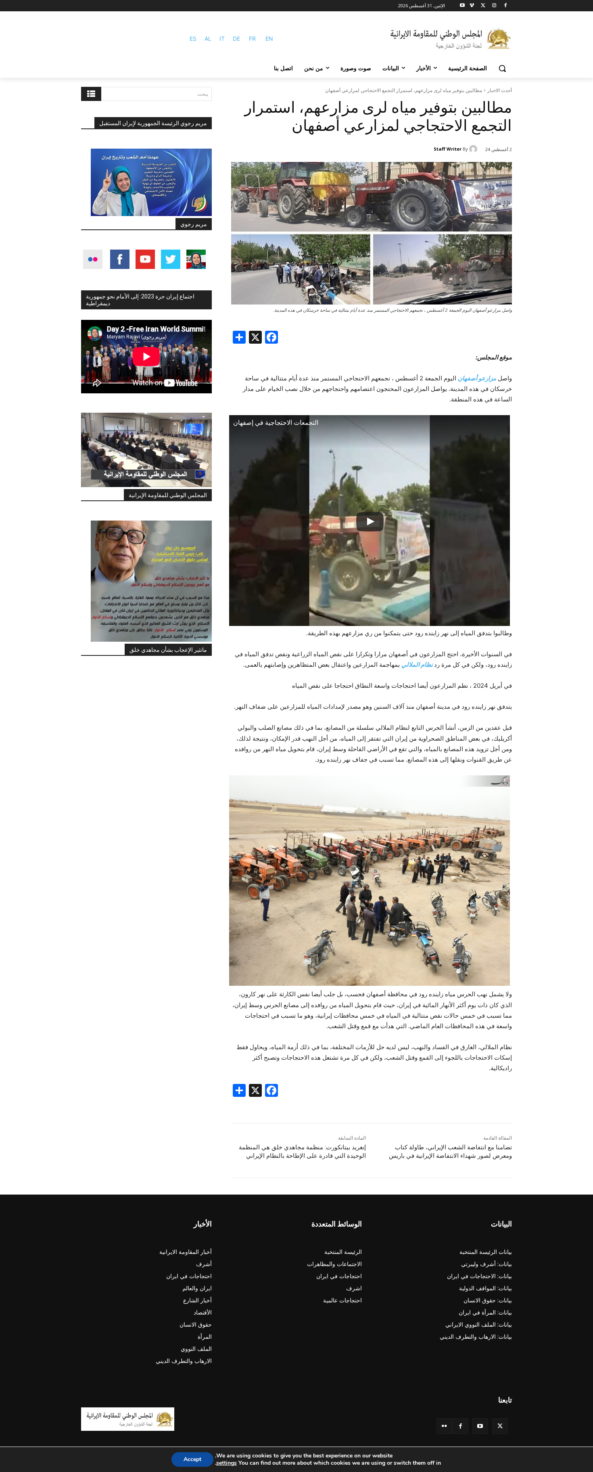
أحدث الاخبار (499, 90)
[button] (502, 68)
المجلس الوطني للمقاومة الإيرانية (168, 495)
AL (208, 38)
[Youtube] (462, 5)
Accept (192, 1459)
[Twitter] (500, 1426)
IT (222, 38)
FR (252, 38)
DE (236, 38)
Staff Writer (447, 149)
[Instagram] (494, 5)
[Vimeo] (471, 5)
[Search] (91, 94)
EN (269, 38)
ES (193, 38)
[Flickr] (444, 1426)
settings (226, 1463)
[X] (483, 5)
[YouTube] (480, 1426)
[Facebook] (505, 5)
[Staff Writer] (474, 149)
